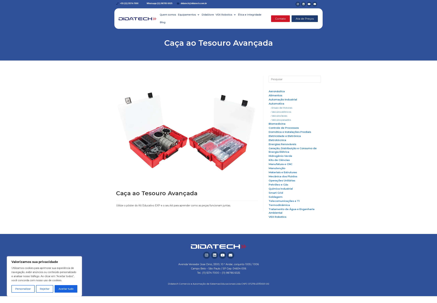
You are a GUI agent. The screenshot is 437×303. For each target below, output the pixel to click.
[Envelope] (314, 4)
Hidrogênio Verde (280, 156)
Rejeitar (45, 288)
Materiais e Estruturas (283, 172)
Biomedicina (277, 123)
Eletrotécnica (277, 140)
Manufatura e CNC (280, 164)
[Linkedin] (303, 4)
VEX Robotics (277, 216)
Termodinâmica (279, 205)
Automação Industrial (283, 99)
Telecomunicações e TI (284, 201)
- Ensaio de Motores (281, 107)
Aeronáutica (277, 91)
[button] (189, 15)
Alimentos (275, 95)
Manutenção (277, 168)
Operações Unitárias (282, 180)
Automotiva (276, 103)
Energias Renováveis (282, 144)
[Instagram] (297, 4)
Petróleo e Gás (278, 184)
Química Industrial (281, 188)
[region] (44, 276)
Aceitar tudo (66, 288)
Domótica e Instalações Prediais (290, 132)
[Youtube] (309, 4)
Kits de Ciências (279, 160)
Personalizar (23, 288)
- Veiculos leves (278, 115)
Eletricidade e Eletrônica (285, 136)
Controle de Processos (284, 127)
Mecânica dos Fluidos (283, 176)
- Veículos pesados (280, 120)
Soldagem (276, 196)
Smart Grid (276, 192)
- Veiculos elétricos (280, 111)
